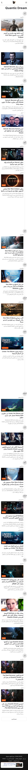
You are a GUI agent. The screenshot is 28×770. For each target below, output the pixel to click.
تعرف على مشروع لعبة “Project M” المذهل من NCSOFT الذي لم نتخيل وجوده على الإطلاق (12, 582)
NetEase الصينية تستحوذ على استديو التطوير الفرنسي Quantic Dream (13, 518)
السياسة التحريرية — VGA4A (8, 758)
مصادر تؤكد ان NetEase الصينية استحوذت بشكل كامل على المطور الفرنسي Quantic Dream (13, 615)
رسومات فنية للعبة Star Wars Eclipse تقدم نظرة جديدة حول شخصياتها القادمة (14, 253)
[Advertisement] (14, 213)
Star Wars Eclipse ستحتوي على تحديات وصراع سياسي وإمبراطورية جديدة (12, 484)
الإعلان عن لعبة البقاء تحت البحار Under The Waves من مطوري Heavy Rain (13, 548)
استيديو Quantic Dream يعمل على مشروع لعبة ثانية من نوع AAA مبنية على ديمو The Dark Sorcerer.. (12, 706)
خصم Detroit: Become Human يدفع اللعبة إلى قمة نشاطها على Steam (13, 131)
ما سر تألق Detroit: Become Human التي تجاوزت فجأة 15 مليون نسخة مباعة (12, 102)
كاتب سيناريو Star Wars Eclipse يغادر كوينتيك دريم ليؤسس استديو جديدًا (13, 320)
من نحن (24, 758)
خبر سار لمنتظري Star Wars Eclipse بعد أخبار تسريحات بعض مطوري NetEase (13, 286)
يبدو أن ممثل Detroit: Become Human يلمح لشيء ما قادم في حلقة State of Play (12, 69)
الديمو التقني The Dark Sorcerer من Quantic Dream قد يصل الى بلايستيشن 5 (13, 677)
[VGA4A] (14, 2)
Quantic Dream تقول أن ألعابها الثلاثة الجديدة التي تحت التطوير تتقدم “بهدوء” (13, 644)
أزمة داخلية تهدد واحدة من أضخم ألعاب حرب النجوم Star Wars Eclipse (13, 35)
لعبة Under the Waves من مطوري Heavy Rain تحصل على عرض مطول (12, 415)
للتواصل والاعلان (18, 758)
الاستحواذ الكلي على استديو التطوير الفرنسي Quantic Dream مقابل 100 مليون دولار (12, 449)
